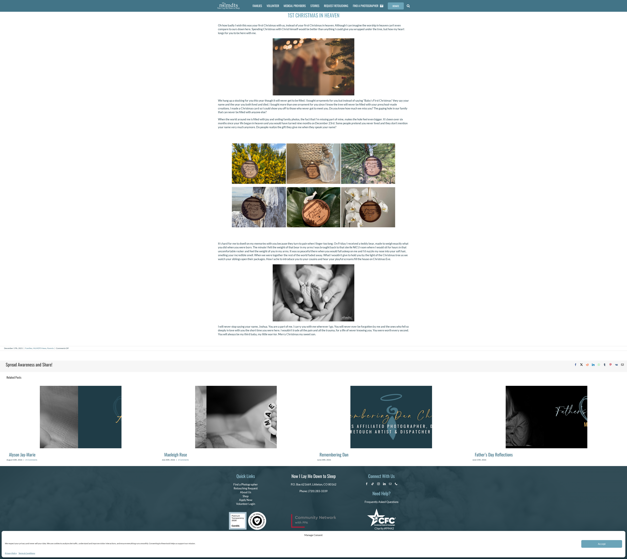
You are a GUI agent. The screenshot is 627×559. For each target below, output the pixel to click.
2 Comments (183, 460)
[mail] (390, 484)
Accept (601, 544)
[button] (408, 6)
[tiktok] (372, 484)
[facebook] (366, 484)
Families (28, 348)
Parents (50, 348)
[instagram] (378, 484)
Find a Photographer (245, 484)
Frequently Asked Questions (381, 502)
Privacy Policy (11, 553)
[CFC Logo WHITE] (381, 510)
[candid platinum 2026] (238, 513)
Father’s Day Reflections (494, 454)
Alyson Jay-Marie (22, 454)
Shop (246, 496)
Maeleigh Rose (175, 454)
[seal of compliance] (257, 513)
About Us (245, 492)
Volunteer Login (245, 504)
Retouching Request (246, 488)
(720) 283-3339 (318, 491)
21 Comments (31, 460)
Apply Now (245, 500)
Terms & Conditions (26, 553)
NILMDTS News (39, 348)
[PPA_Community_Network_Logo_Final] (313, 515)
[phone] (396, 484)
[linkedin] (384, 484)
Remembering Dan (334, 454)
